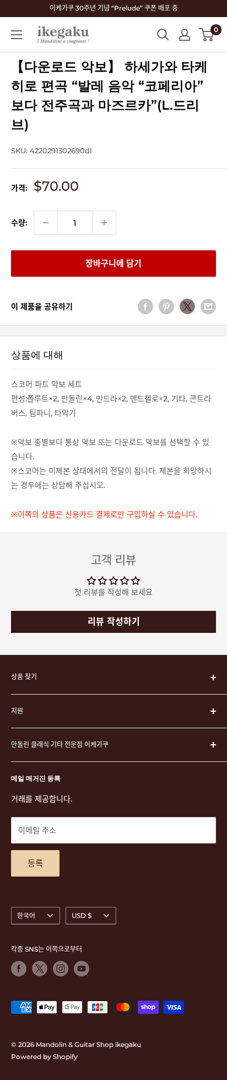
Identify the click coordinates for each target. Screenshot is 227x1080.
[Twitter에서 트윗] (187, 306)
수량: (19, 223)
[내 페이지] (184, 35)
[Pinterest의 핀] (166, 306)
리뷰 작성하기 (114, 621)
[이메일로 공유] (208, 306)
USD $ (81, 915)
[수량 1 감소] (45, 222)
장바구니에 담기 (113, 263)
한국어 (26, 915)
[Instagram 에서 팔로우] (60, 968)
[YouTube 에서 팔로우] (81, 968)
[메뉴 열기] (16, 34)
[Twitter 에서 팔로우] (39, 968)
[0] (207, 34)
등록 (35, 863)
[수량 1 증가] (104, 222)
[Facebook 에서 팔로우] (18, 968)
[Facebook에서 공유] (145, 306)
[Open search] (163, 35)
